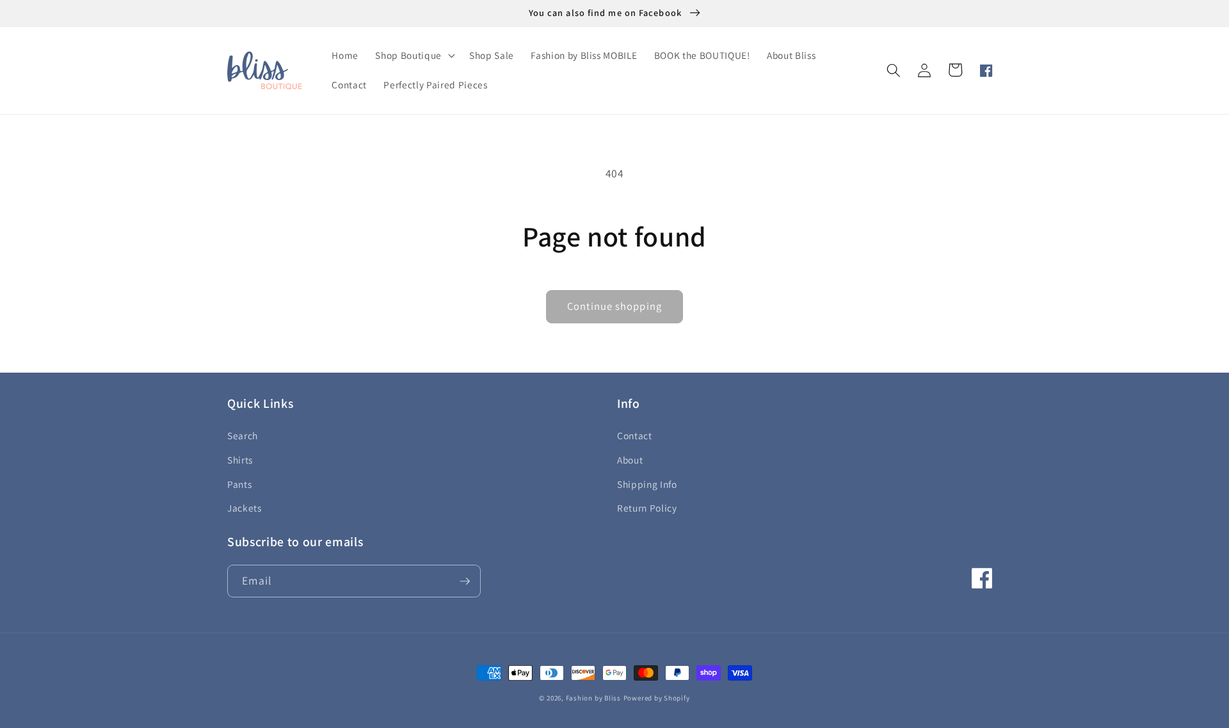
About (630, 459)
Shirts (240, 459)
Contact (634, 435)
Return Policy (647, 507)
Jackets (244, 507)
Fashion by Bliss (593, 697)
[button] (413, 55)
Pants (239, 484)
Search (242, 435)
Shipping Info (647, 484)
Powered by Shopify (656, 697)
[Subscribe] (464, 581)
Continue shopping (614, 306)
